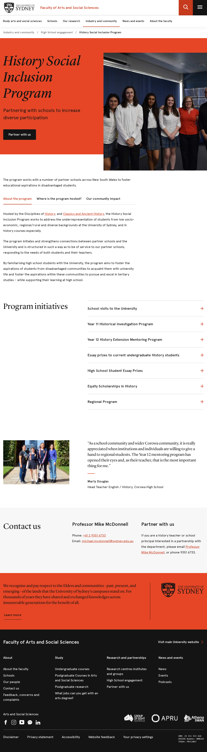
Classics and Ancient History (83, 214)
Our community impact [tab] (103, 199)
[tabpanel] (69, 249)
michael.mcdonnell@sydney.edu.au (107, 541)
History (50, 214)
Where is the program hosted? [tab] (59, 199)
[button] (186, 7)
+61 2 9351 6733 (94, 535)
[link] (18, 32)
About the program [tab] (17, 199)
